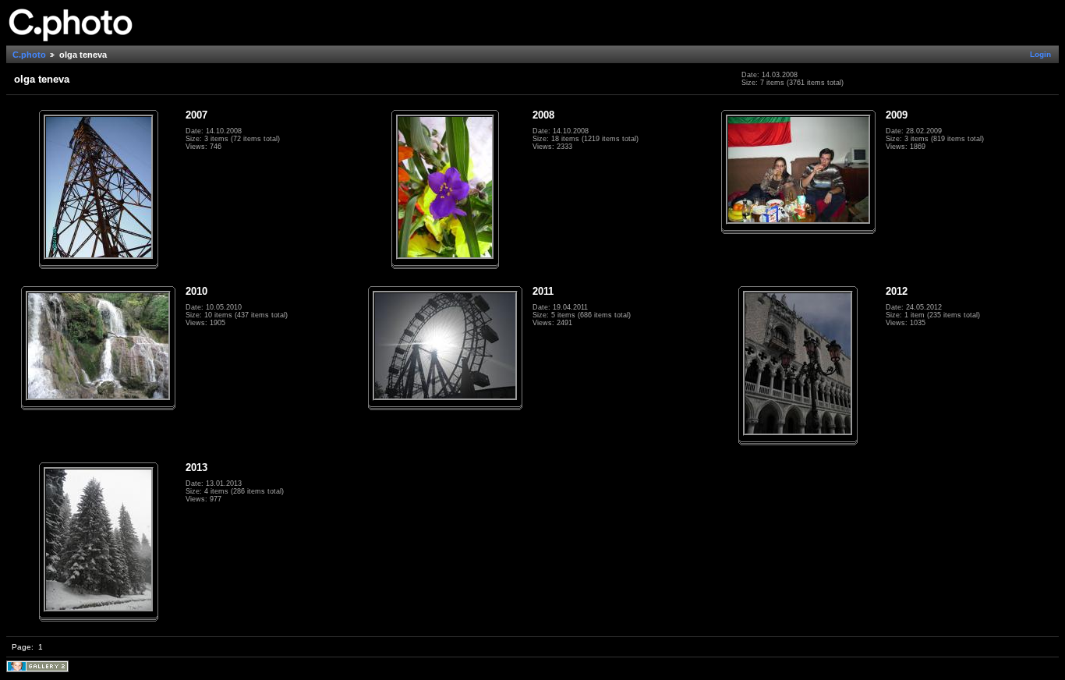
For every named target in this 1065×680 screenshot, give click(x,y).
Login (1040, 54)
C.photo (29, 54)
